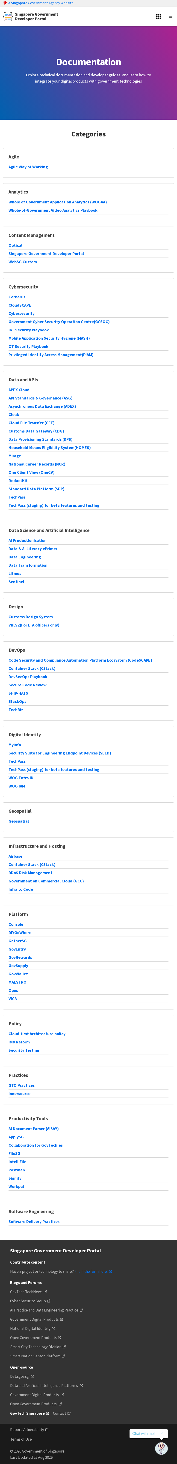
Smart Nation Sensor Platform (35, 1356)
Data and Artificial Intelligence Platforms (44, 1385)
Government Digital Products (34, 1319)
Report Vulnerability (27, 1429)
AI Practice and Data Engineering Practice (44, 1310)
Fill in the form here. (91, 1271)
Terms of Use (21, 1439)
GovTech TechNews (26, 1291)
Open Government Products (33, 1337)
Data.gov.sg (20, 1376)
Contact (59, 1413)
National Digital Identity (30, 1328)
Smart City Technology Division (35, 1346)
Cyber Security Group (28, 1300)
